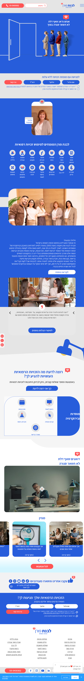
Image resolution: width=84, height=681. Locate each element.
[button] (76, 509)
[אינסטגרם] (15, 581)
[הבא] (74, 313)
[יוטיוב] (19, 581)
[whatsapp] (2, 344)
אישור (75, 677)
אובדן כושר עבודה (14, 642)
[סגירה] (81, 677)
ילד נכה (14, 645)
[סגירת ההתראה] (55, 665)
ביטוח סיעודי (13, 648)
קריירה (70, 651)
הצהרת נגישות (70, 645)
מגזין (70, 658)
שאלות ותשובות (42, 645)
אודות (70, 639)
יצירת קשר (70, 648)
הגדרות (65, 677)
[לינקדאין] (23, 581)
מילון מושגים (41, 642)
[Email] (2, 336)
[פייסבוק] (10, 581)
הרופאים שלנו (70, 654)
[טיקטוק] (27, 581)
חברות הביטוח (42, 651)
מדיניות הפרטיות (5, 677)
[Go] (38, 560)
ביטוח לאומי (42, 648)
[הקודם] (10, 313)
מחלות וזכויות (42, 639)
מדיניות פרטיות (70, 642)
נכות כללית (14, 639)
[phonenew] (2, 340)
